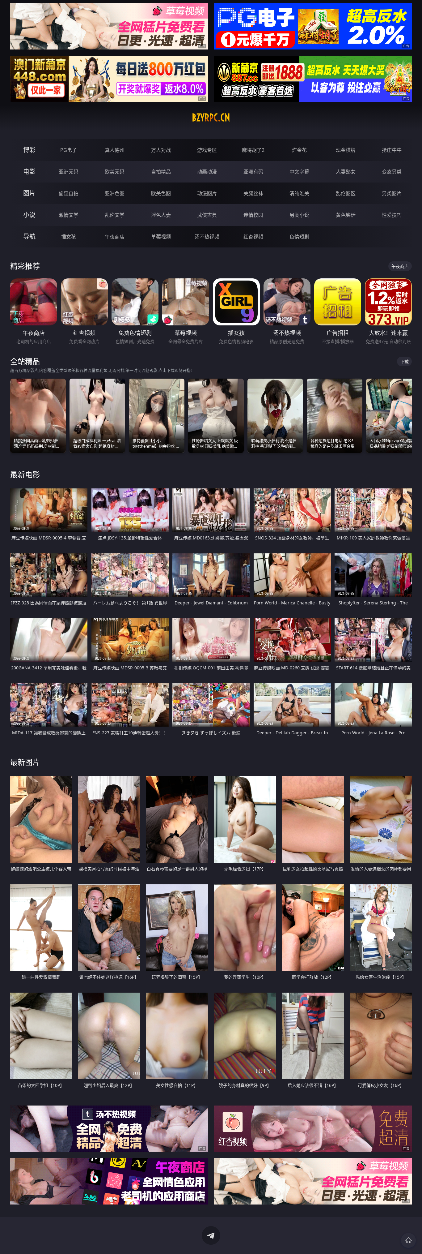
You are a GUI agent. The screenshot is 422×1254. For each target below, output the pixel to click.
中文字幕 (299, 171)
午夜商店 (114, 236)
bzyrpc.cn (211, 117)
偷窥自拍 (68, 193)
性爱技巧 (392, 215)
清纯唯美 (299, 193)
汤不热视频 (207, 236)
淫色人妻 (161, 215)
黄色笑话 (346, 215)
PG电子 (68, 150)
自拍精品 (161, 171)
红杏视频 (253, 236)
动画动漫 (207, 171)
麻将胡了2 (253, 150)
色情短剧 (299, 236)
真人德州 (114, 150)
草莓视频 (161, 236)
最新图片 (25, 762)
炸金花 (299, 150)
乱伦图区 (346, 193)
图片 (29, 193)
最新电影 (25, 474)
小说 (29, 215)
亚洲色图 (114, 193)
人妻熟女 (346, 171)
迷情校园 (253, 215)
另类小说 (299, 215)
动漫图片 (207, 193)
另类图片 (392, 193)
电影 (29, 171)
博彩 (29, 150)
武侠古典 (207, 215)
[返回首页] (408, 1240)
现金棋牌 (346, 150)
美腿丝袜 (253, 193)
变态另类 (392, 171)
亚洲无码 (68, 171)
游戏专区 (207, 150)
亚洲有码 (253, 171)
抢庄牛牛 (392, 150)
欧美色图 (161, 193)
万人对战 (161, 150)
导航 (29, 236)
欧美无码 (114, 171)
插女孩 (68, 236)
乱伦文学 (114, 215)
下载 (404, 361)
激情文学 (68, 215)
